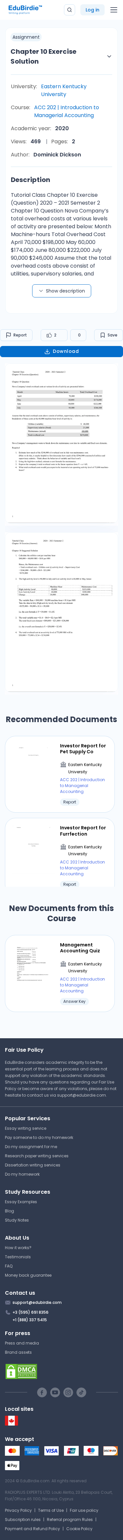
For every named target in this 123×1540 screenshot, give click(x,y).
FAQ (8, 1266)
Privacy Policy (18, 1510)
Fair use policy (84, 1510)
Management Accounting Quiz (80, 948)
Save (112, 335)
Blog (9, 1211)
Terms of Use (51, 1510)
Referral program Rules (70, 1519)
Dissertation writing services (32, 1165)
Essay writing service (25, 1128)
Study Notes (17, 1220)
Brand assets (18, 1352)
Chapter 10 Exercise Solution (43, 56)
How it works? (18, 1247)
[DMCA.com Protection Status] (61, 1371)
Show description (65, 291)
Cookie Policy (79, 1528)
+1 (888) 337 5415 (29, 1320)
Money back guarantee (28, 1275)
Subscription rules (23, 1519)
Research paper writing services (37, 1156)
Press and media (22, 1343)
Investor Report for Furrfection (83, 831)
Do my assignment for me (31, 1146)
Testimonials (18, 1257)
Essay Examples (21, 1202)
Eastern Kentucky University (64, 90)
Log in (92, 10)
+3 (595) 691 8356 (30, 1312)
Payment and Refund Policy (32, 1528)
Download (66, 351)
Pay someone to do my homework (39, 1137)
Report (20, 335)
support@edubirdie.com (81, 1095)
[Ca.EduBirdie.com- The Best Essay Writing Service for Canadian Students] (11, 1424)
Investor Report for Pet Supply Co (83, 749)
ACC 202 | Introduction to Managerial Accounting (66, 111)
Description (30, 179)
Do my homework (22, 1174)
